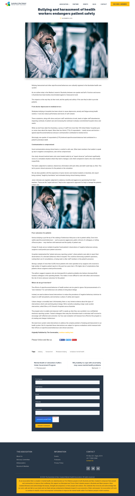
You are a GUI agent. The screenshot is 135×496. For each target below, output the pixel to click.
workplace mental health (77, 351)
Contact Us (89, 461)
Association (64, 4)
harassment (49, 351)
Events (85, 4)
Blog (94, 4)
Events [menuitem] (56, 456)
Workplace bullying (61, 351)
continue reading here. (66, 332)
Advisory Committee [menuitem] (23, 460)
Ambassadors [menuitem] (21, 463)
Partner (76, 4)
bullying (40, 351)
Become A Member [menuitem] (23, 466)
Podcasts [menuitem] (57, 460)
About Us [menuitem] (19, 456)
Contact (104, 4)
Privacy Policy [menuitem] (58, 463)
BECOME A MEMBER (120, 4)
